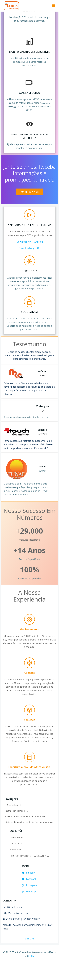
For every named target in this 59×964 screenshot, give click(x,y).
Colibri (31, 956)
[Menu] (53, 5)
